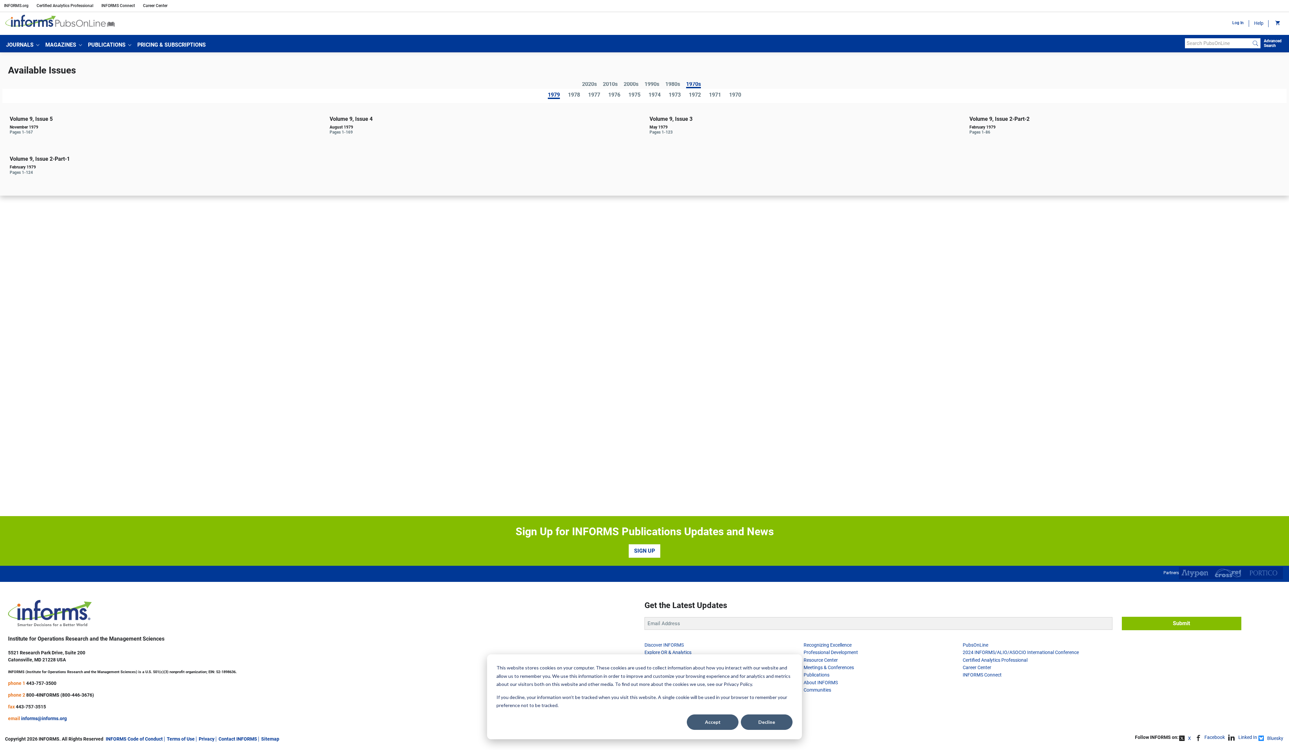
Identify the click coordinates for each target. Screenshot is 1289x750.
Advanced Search (1273, 43)
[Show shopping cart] (1277, 23)
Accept (713, 722)
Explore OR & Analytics (667, 652)
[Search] (1255, 43)
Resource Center (821, 660)
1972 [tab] (695, 95)
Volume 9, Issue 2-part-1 (40, 159)
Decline (766, 722)
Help (1258, 23)
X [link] (1189, 738)
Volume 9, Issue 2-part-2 (999, 119)
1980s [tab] (672, 84)
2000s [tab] (631, 84)
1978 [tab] (574, 95)
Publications (816, 675)
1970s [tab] (693, 84)
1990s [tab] (651, 84)
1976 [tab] (614, 95)
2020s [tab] (589, 84)
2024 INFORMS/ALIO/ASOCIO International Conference (1021, 652)
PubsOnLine (975, 645)
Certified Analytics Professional (65, 5)
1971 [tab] (715, 95)
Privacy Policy (738, 684)
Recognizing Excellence (828, 645)
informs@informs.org (44, 718)
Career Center (155, 5)
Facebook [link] (1214, 737)
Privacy (206, 739)
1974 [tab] (655, 95)
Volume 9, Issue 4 (351, 119)
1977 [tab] (594, 95)
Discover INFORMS (664, 645)
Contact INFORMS (238, 739)
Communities (817, 690)
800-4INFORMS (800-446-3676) (60, 695)
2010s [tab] (610, 84)
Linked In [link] (1247, 737)
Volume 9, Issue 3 (671, 119)
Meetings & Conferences (829, 667)
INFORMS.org (16, 5)
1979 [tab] (554, 95)
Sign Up (644, 551)
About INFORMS (821, 682)
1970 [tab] (735, 95)
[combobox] (1217, 43)
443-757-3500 (41, 683)
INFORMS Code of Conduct (134, 739)
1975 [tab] (634, 95)
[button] (22, 45)
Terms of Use (181, 739)
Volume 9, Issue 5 (31, 119)
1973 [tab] (675, 95)
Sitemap (270, 739)
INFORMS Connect (118, 5)
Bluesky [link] (1275, 738)
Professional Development (831, 652)
